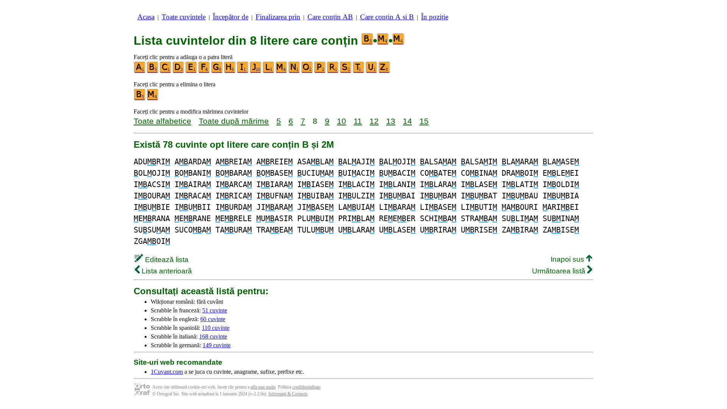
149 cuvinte (217, 345)
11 (358, 121)
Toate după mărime (234, 121)
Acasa (145, 17)
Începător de (230, 17)
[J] (256, 71)
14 (407, 121)
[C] (165, 71)
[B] (153, 71)
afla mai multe (263, 387)
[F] (204, 71)
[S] (346, 71)
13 (390, 121)
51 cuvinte (214, 310)
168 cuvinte (213, 336)
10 (341, 121)
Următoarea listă (559, 271)
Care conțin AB (330, 17)
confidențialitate (306, 387)
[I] (243, 71)
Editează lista (166, 260)
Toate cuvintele (184, 17)
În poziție (434, 17)
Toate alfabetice (162, 121)
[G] (217, 71)
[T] (359, 71)
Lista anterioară (166, 271)
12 (374, 121)
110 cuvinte (215, 328)
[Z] (384, 71)
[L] (268, 71)
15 (424, 121)
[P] (320, 71)
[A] (140, 71)
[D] (178, 71)
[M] (281, 71)
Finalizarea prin (278, 17)
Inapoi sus (568, 259)
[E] (191, 71)
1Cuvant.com (167, 371)
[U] (371, 71)
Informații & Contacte (287, 394)
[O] (307, 71)
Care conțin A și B (387, 17)
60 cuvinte (212, 319)
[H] (230, 71)
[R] (333, 71)
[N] (294, 71)
